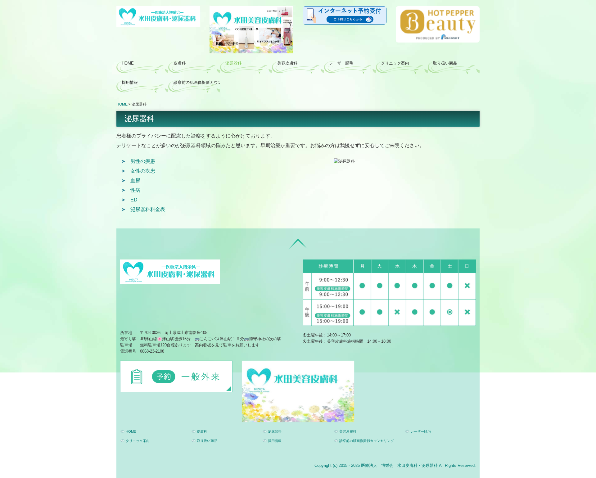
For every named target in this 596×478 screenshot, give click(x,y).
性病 (135, 190)
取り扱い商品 (445, 63)
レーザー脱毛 (341, 63)
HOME (128, 63)
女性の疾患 (142, 171)
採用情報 (130, 82)
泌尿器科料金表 (147, 209)
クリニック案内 (395, 63)
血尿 (135, 180)
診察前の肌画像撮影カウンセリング (197, 82)
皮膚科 (180, 63)
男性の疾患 (142, 161)
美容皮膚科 (287, 63)
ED (134, 199)
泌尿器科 (233, 63)
